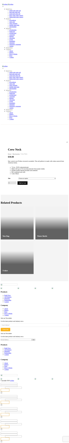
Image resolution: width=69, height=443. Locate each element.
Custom (6, 302)
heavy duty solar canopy (16, 15)
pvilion (12, 380)
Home (9, 154)
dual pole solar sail (14, 12)
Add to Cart (22, 183)
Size (9, 178)
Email (3, 387)
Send (5, 390)
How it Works (13, 54)
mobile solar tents (14, 25)
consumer (12, 35)
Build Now (9, 9)
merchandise (12, 26)
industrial (12, 43)
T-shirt (5, 271)
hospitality (12, 41)
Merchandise (16, 154)
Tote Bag (6, 236)
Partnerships (9, 47)
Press (10, 55)
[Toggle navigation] (3, 6)
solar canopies (13, 23)
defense (11, 36)
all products (12, 20)
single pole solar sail (15, 10)
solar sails (12, 22)
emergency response (15, 44)
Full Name (4, 382)
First (18, 384)
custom (11, 46)
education (12, 38)
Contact (11, 57)
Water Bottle (42, 236)
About (11, 51)
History (11, 52)
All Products (7, 297)
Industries (8, 28)
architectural (12, 33)
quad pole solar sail (14, 14)
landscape (12, 31)
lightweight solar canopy (16, 17)
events (11, 39)
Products (8, 18)
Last (18, 386)
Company (8, 49)
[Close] (1, 393)
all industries (12, 30)
